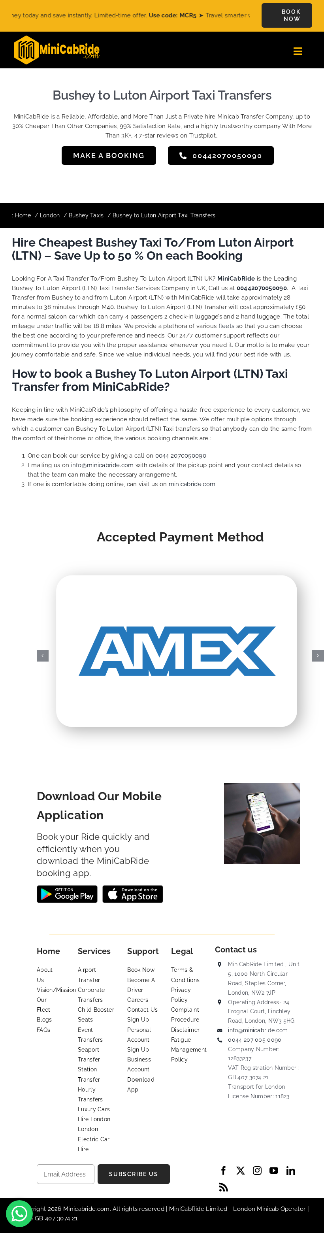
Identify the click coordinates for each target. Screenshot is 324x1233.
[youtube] (273, 1170)
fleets (227, 326)
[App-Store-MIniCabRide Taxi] (132, 888)
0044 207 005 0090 (254, 1040)
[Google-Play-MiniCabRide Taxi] (67, 888)
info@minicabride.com (102, 465)
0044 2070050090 (181, 455)
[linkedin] (290, 1170)
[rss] (223, 1187)
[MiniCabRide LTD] (56, 38)
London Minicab (257, 1208)
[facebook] (223, 1170)
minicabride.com (192, 484)
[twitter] (240, 1170)
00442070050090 (262, 288)
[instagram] (257, 1170)
